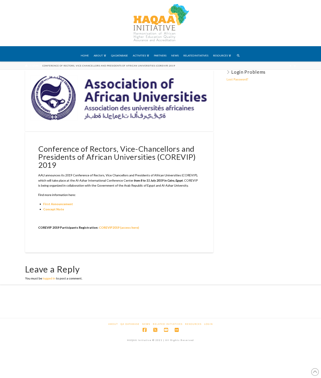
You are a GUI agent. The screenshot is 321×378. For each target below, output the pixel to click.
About (113, 324)
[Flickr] (177, 330)
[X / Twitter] (155, 330)
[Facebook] (145, 330)
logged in (49, 278)
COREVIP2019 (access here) (119, 227)
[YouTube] (166, 330)
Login (208, 324)
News (146, 324)
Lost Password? (237, 79)
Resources (193, 324)
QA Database (130, 324)
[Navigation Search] (238, 53)
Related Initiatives (168, 324)
